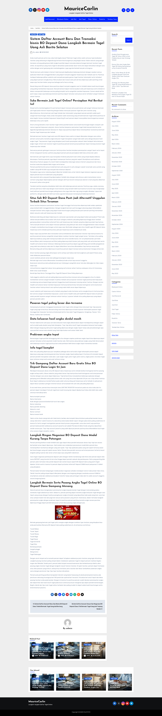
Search (115, 34)
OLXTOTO (87, 712)
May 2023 (115, 273)
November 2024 (117, 215)
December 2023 (117, 264)
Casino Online (116, 291)
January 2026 (116, 153)
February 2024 (116, 255)
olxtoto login (116, 358)
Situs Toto (115, 335)
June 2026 (115, 130)
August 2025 (116, 175)
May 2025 (115, 188)
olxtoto (114, 343)
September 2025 (117, 170)
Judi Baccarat (50, 19)
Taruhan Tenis (112, 19)
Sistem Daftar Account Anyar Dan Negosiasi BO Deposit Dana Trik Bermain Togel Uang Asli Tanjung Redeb (86, 606)
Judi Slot (74, 19)
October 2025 (116, 166)
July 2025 (115, 179)
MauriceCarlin (81, 8)
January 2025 (116, 206)
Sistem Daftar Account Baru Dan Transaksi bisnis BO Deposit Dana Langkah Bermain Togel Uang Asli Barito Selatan (67, 43)
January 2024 (116, 260)
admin (37, 52)
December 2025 (117, 157)
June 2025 (115, 184)
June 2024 (115, 238)
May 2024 (115, 242)
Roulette (102, 19)
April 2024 (115, 246)
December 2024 (117, 211)
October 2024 (116, 220)
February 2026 (116, 148)
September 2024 (117, 224)
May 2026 (115, 135)
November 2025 (117, 162)
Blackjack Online (62, 19)
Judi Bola (115, 300)
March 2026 (116, 144)
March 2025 (115, 197)
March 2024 (116, 251)
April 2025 (115, 193)
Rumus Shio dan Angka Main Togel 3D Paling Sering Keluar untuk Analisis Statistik (121, 66)
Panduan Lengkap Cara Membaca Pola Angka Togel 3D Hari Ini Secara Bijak (121, 94)
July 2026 (115, 126)
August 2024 (116, 229)
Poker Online (92, 19)
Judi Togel (82, 19)
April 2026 (115, 139)
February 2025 (116, 202)
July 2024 (115, 233)
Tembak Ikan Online (118, 327)
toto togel (115, 351)
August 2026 (116, 121)
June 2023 (115, 269)
